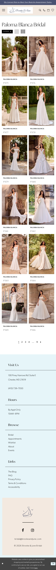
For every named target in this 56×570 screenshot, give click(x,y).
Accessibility (14, 487)
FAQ (10, 475)
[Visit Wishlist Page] (53, 10)
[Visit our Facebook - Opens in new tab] (23, 530)
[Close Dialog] (2, 563)
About (11, 447)
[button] (3, 10)
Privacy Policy (14, 479)
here (36, 568)
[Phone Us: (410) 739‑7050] (44, 10)
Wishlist (11, 443)
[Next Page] (40, 342)
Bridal (11, 435)
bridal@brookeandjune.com (28, 539)
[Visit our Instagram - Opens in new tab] (32, 530)
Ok (53, 563)
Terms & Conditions (17, 483)
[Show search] (40, 10)
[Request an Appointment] (48, 10)
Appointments (15, 439)
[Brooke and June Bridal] (28, 512)
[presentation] (14, 56)
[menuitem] (3, 10)
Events (11, 450)
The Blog (12, 472)
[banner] (20, 10)
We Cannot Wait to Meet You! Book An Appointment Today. (28, 2)
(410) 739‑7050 (15, 388)
